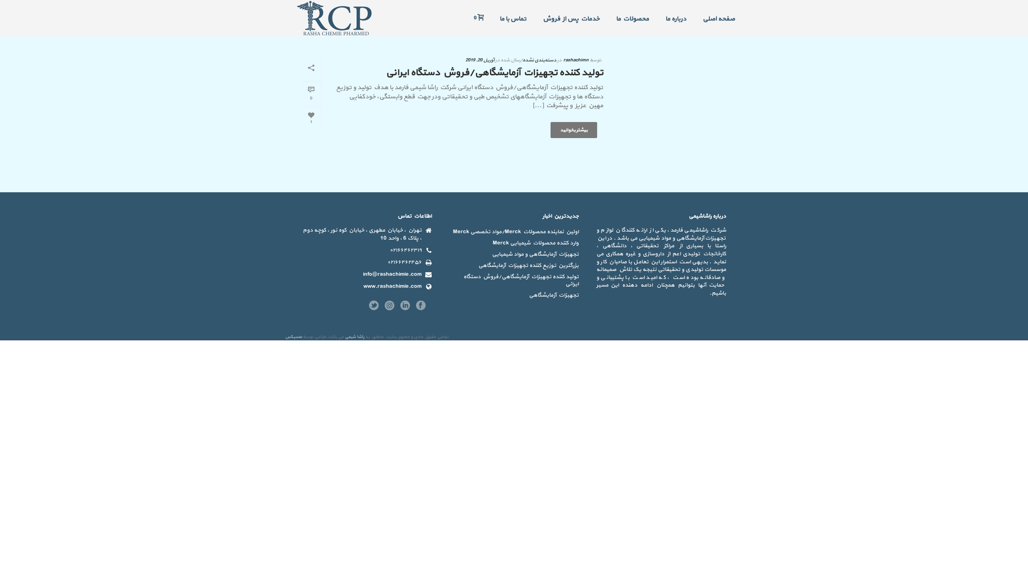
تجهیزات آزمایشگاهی (554, 295)
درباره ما (675, 19)
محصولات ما (632, 19)
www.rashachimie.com (392, 286)
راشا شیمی (354, 337)
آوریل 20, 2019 (479, 60)
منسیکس (293, 337)
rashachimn (576, 60)
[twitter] (374, 306)
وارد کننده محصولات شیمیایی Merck (536, 243)
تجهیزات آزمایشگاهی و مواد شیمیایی (535, 254)
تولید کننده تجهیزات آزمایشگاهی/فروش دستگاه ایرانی (494, 72)
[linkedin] (405, 306)
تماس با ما (513, 19)
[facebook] (421, 306)
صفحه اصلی (719, 19)
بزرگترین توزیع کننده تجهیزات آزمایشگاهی (528, 265)
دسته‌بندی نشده (539, 60)
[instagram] (389, 306)
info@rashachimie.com (392, 274)
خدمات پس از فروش (571, 19)
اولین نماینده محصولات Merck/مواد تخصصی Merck (516, 232)
